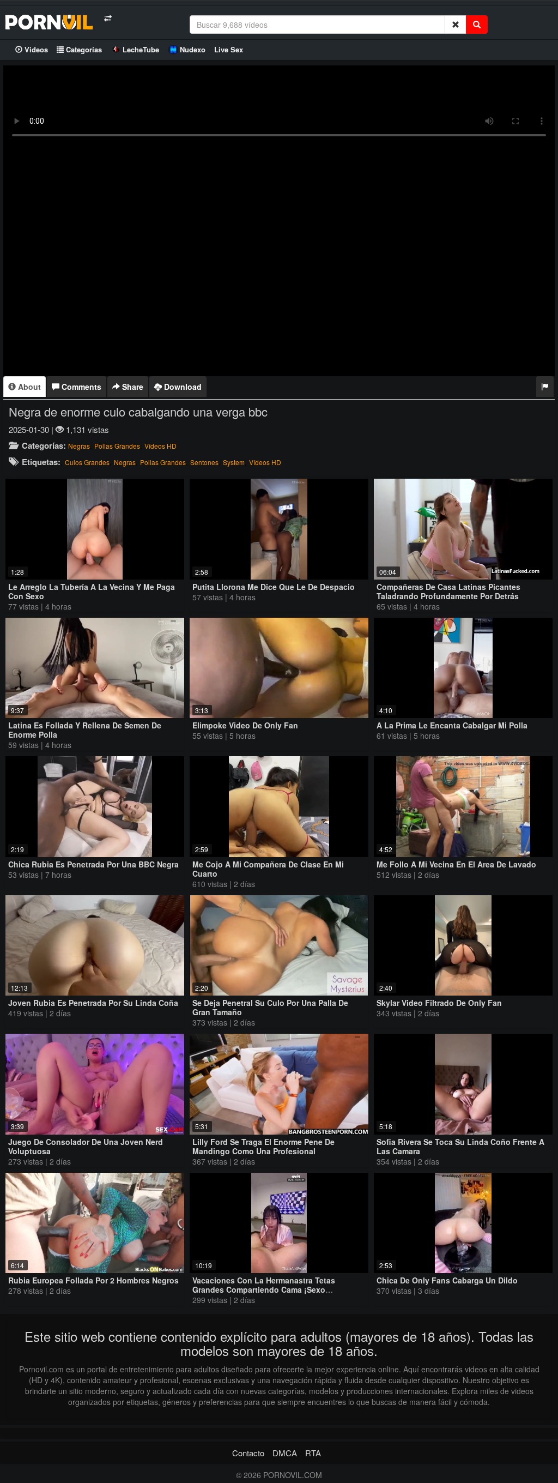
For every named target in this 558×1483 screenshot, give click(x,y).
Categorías (83, 49)
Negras (79, 445)
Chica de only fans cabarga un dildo (447, 1280)
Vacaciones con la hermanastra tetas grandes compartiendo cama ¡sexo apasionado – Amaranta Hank (263, 1289)
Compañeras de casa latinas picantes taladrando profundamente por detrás (448, 591)
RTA (313, 1452)
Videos (35, 49)
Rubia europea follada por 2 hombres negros (93, 1280)
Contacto (248, 1452)
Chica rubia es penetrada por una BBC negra (93, 864)
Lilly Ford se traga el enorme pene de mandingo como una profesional (263, 1146)
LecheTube (141, 49)
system (234, 462)
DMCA (284, 1452)
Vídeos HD (160, 445)
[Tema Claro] (107, 18)
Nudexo (192, 49)
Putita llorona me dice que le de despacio (273, 586)
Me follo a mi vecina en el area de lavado (456, 864)
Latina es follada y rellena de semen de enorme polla (84, 730)
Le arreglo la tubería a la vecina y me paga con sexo (91, 591)
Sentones (204, 462)
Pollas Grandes (117, 445)
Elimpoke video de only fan (245, 725)
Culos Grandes (87, 462)
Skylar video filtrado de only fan (439, 1002)
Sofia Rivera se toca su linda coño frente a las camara (460, 1146)
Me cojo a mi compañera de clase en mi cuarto (268, 869)
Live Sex (228, 49)
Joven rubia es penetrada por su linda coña (93, 1002)
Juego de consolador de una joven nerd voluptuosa (85, 1146)
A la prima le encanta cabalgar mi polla (452, 725)
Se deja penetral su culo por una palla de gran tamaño (270, 1007)
